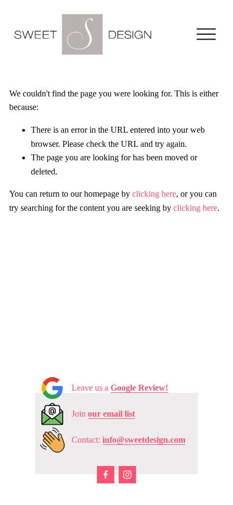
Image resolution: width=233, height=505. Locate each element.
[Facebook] (105, 474)
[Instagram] (127, 474)
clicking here (154, 193)
